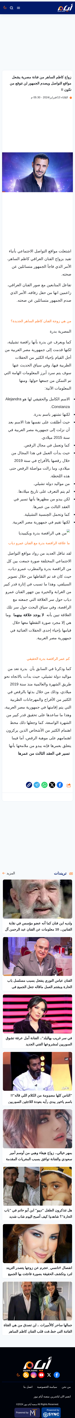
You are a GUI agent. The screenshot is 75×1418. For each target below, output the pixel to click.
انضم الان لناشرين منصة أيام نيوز (52, 1396)
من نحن (66, 1386)
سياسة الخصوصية (47, 1386)
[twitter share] (52, 785)
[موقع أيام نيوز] (61, 8)
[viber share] (37, 785)
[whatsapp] (29, 785)
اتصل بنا (27, 1386)
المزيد (11, 873)
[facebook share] (60, 785)
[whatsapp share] (44, 785)
